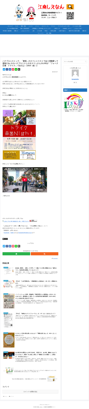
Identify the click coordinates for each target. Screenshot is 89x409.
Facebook (6, 232)
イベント (5, 238)
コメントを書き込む (30, 391)
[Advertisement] (44, 46)
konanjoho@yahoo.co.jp (25, 232)
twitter (12, 232)
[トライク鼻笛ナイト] (19, 159)
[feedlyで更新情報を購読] (16, 253)
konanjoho (75, 79)
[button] (85, 61)
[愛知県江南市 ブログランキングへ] (33, 221)
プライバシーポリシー (44, 404)
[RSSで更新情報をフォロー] (44, 253)
